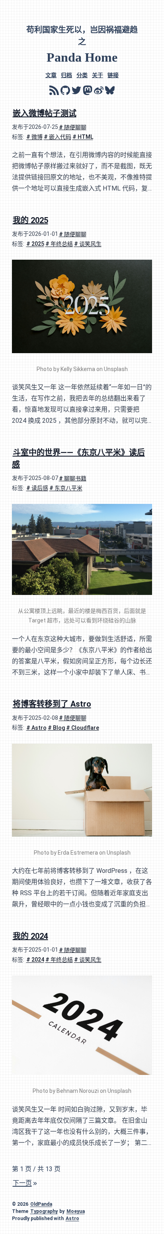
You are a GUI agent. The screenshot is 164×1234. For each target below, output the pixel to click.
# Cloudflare (82, 727)
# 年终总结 (59, 244)
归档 (66, 75)
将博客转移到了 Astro (52, 704)
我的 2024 (30, 936)
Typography (44, 1211)
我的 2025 (30, 220)
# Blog (56, 727)
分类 (82, 75)
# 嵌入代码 (57, 137)
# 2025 (35, 244)
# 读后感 (37, 488)
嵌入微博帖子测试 (44, 113)
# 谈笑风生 (88, 244)
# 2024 (35, 959)
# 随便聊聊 (72, 127)
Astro (72, 1218)
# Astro (36, 727)
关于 (97, 75)
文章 (51, 75)
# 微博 (34, 137)
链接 (113, 75)
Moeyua (75, 1211)
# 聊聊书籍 (72, 478)
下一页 (22, 1183)
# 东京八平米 (65, 488)
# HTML (82, 137)
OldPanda (41, 1204)
